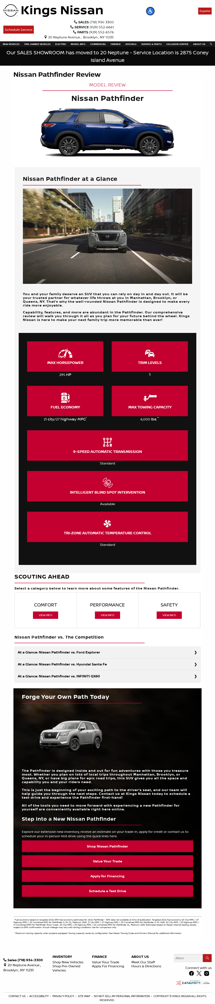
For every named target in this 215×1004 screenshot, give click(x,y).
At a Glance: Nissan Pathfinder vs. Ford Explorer (59, 652)
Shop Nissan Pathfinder (107, 846)
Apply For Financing (108, 966)
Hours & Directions (146, 966)
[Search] (207, 958)
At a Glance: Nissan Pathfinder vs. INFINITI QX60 (59, 676)
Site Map (84, 996)
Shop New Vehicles (67, 962)
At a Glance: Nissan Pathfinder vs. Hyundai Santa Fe (62, 664)
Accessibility (39, 996)
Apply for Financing (107, 876)
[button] (150, 11)
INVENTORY (62, 957)
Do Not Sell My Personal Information (122, 996)
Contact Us (17, 996)
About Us (140, 957)
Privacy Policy (63, 996)
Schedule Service (18, 29)
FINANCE (99, 957)
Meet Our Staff (143, 962)
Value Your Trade (107, 861)
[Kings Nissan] (53, 10)
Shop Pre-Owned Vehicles (66, 968)
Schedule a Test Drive (107, 891)
